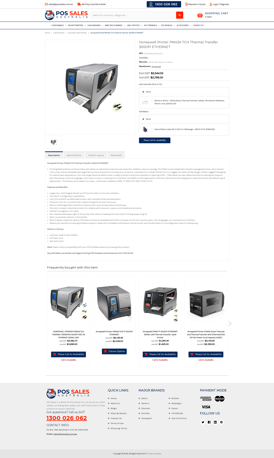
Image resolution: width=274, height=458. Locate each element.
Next (228, 323)
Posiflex (145, 413)
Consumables (57, 25)
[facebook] (209, 422)
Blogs (114, 408)
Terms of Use (117, 423)
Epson (175, 408)
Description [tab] (54, 155)
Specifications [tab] (74, 155)
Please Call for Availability (71, 354)
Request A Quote (196, 4)
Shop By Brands (119, 413)
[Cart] (200, 15)
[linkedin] (215, 422)
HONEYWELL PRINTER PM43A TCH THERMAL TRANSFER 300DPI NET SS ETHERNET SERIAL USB (68, 334)
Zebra (144, 398)
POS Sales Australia (153, 454)
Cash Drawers (94, 25)
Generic (145, 403)
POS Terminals (150, 25)
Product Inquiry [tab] (96, 155)
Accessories (183, 25)
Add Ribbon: (144, 112)
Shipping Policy (119, 428)
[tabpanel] (68, 323)
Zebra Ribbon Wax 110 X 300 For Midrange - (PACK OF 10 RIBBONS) (184, 129)
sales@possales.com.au (65, 434)
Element (145, 408)
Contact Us (198, 25)
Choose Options (117, 351)
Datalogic (177, 403)
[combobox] (133, 15)
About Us (115, 403)
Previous (46, 323)
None (148, 92)
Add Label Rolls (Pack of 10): (150, 84)
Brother (175, 398)
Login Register (221, 4)
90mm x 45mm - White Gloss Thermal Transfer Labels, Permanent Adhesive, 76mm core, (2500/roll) (189, 102)
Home (114, 398)
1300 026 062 (166, 4)
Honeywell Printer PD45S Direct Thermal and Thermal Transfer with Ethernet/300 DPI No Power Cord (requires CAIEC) (206, 334)
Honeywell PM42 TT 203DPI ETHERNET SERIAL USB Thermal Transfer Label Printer (160, 334)
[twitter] (203, 422)
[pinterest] (221, 422)
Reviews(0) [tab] (116, 155)
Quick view (71, 303)
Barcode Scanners (113, 25)
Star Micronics (179, 418)
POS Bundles (167, 25)
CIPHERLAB (177, 413)
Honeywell (156, 66)
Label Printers (133, 25)
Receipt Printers (75, 25)
